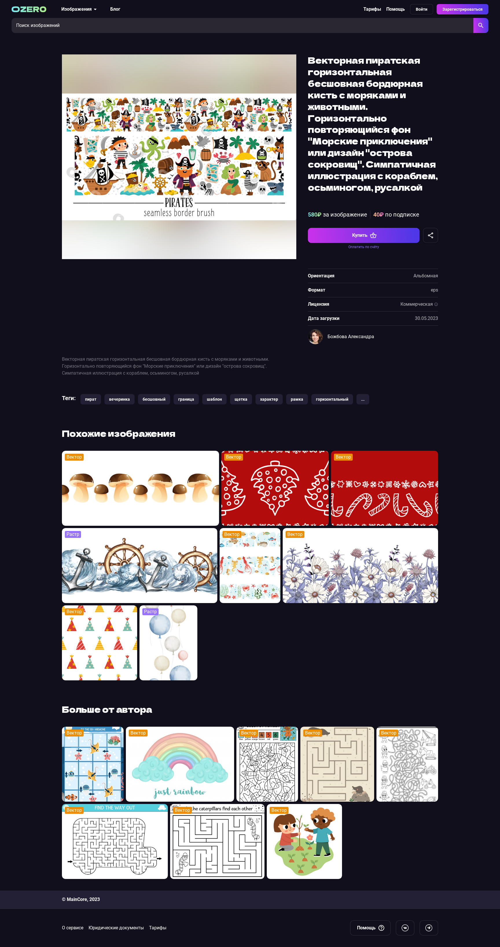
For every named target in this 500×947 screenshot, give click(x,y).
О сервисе (72, 927)
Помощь (395, 9)
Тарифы (372, 9)
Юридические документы (116, 927)
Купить (359, 235)
